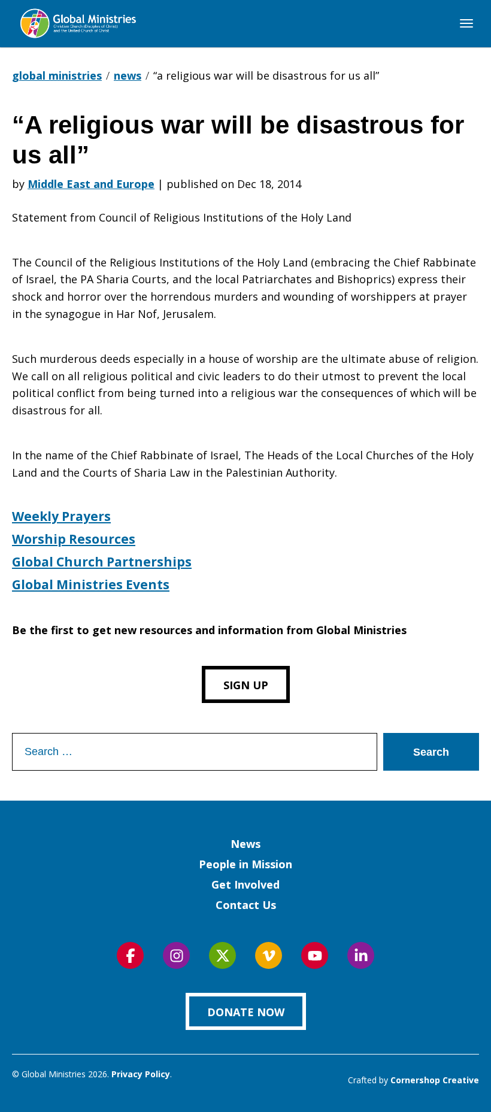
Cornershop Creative (434, 1080)
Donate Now (245, 1012)
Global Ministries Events (90, 584)
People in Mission (245, 864)
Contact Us (246, 905)
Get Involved (245, 884)
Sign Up (245, 685)
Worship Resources (73, 539)
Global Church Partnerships (102, 561)
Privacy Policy (140, 1074)
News (245, 844)
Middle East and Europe (91, 184)
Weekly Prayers (61, 516)
